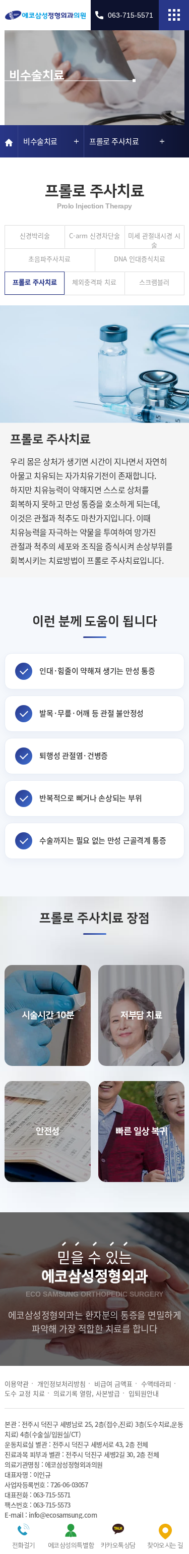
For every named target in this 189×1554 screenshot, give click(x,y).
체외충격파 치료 (94, 282)
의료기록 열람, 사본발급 (86, 1393)
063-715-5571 (130, 15)
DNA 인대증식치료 (139, 258)
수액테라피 (156, 1383)
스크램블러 (154, 282)
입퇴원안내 (144, 1393)
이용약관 (17, 1383)
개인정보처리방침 (61, 1383)
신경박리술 (35, 235)
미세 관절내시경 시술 (154, 239)
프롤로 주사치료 (35, 282)
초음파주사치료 (49, 258)
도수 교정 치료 (25, 1393)
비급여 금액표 (113, 1383)
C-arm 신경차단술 (94, 235)
